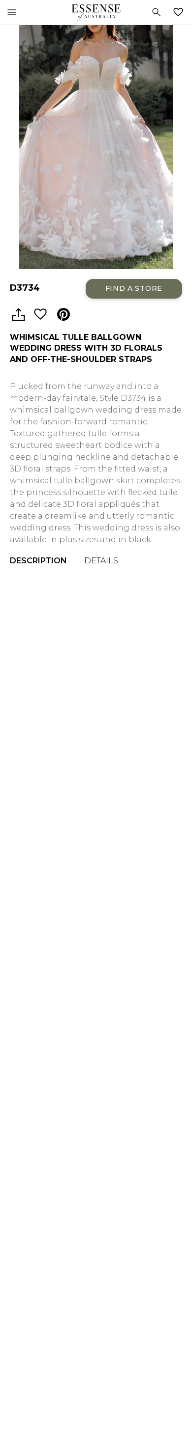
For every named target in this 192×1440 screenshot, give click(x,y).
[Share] (18, 314)
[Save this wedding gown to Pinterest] (63, 314)
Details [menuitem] (101, 560)
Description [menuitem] (38, 560)
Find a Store (133, 288)
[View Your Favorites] (180, 12)
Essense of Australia (96, 12)
